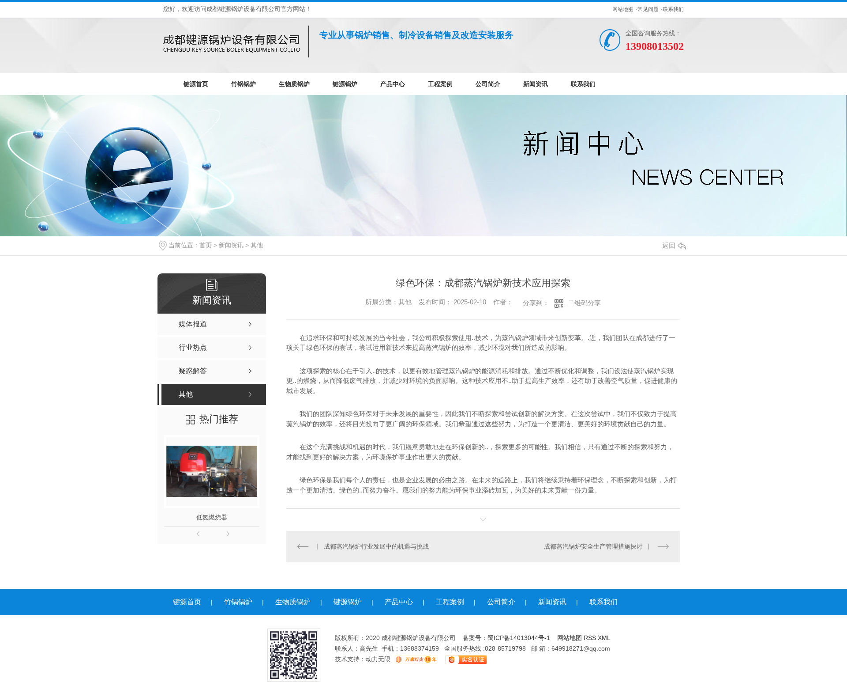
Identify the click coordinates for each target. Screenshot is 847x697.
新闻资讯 (535, 83)
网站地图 (622, 9)
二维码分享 (584, 303)
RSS (591, 637)
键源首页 (196, 83)
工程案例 (440, 83)
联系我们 (673, 9)
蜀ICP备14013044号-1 (518, 637)
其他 (257, 245)
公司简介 (488, 83)
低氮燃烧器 (211, 517)
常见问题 (648, 9)
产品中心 (392, 83)
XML (604, 637)
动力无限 (378, 659)
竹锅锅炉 (243, 83)
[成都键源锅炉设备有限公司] (236, 41)
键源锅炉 (345, 83)
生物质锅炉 (294, 83)
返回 (668, 245)
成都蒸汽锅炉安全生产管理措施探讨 (593, 546)
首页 (205, 245)
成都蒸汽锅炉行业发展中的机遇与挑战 (376, 546)
